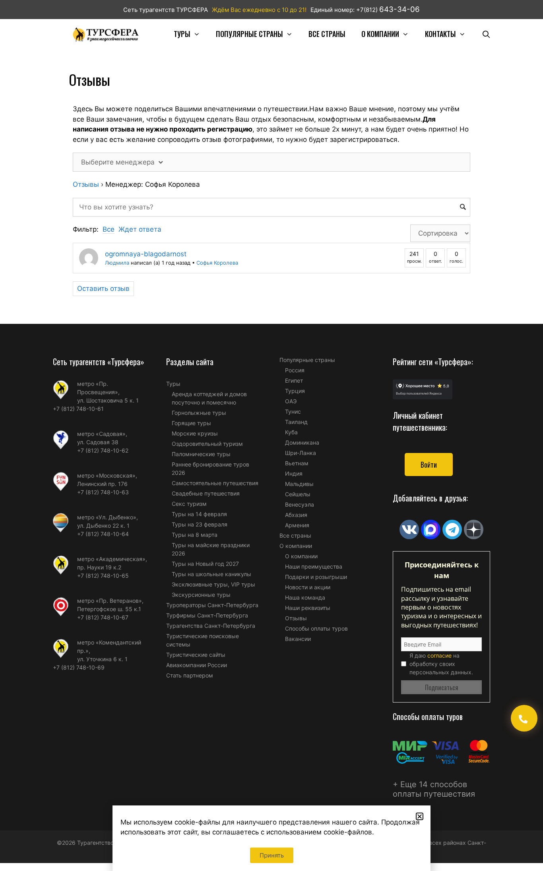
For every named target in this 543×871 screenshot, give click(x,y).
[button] (420, 816)
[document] (271, 435)
